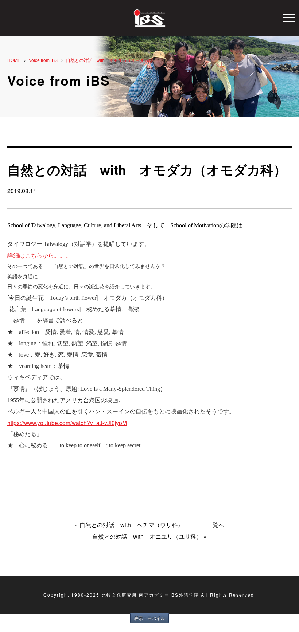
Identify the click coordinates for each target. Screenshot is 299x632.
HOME (13, 60)
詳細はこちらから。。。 (39, 255)
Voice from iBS (43, 60)
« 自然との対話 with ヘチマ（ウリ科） (129, 525)
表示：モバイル (149, 618)
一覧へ (215, 525)
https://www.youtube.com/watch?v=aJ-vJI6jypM (67, 423)
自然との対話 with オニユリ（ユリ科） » (149, 536)
